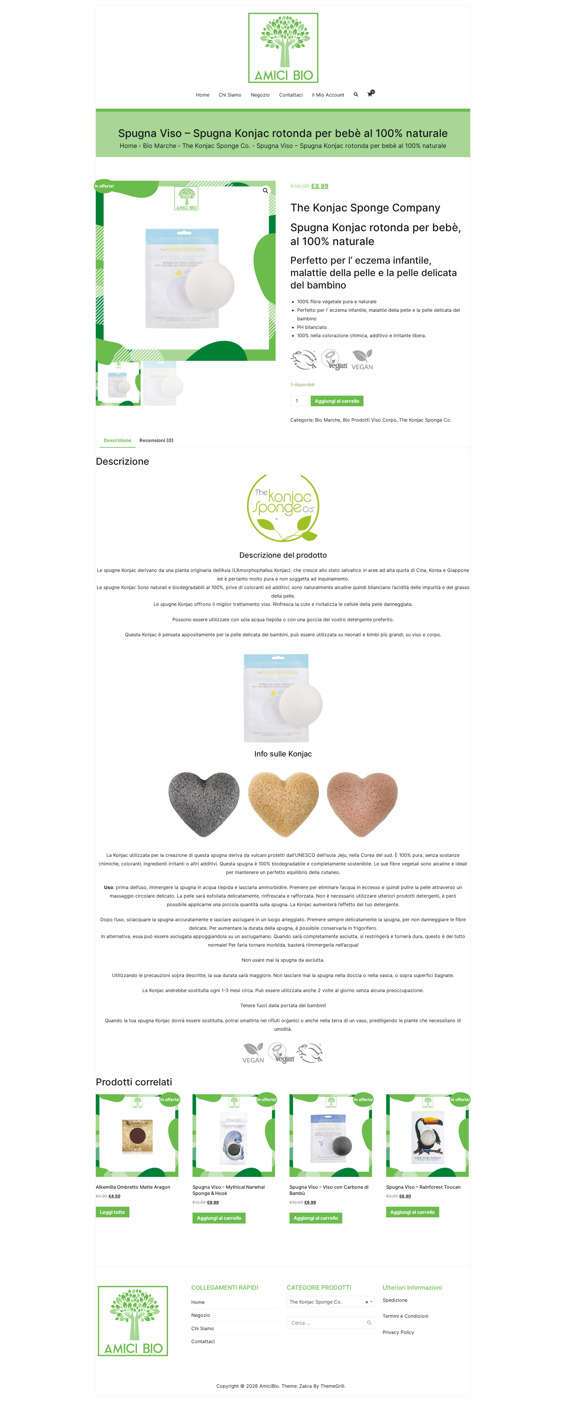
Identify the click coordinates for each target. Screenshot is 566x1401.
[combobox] (331, 1301)
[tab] (117, 441)
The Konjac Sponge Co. (216, 145)
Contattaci (291, 95)
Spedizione (395, 1300)
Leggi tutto (112, 1212)
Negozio (260, 95)
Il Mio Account (328, 95)
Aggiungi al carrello (337, 401)
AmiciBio (269, 1386)
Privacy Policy (398, 1332)
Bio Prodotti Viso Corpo (369, 420)
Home (202, 95)
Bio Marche (159, 145)
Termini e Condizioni (405, 1316)
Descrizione (117, 440)
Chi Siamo (230, 95)
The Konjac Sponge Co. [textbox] (328, 1302)
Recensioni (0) (156, 440)
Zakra (305, 1386)
